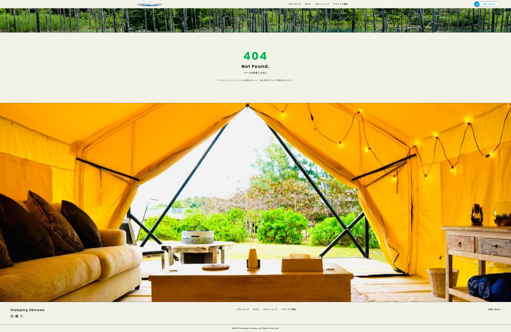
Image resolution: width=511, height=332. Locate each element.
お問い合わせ (494, 309)
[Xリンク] (21, 316)
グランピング (243, 309)
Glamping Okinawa (28, 310)
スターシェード (270, 309)
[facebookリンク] (16, 316)
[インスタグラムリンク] (12, 316)
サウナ (256, 309)
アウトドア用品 (289, 309)
